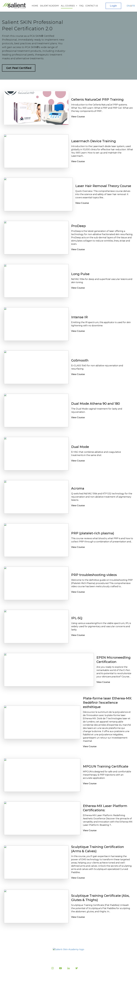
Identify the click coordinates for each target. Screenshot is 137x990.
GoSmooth (79, 360)
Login (113, 5)
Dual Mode (80, 447)
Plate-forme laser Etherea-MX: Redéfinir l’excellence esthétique (107, 702)
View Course (78, 116)
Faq (81, 6)
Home (35, 6)
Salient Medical (68, 984)
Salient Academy (49, 6)
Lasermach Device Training (93, 141)
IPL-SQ (76, 618)
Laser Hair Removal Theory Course (103, 186)
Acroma (77, 488)
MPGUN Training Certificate (105, 766)
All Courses (68, 6)
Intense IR (79, 317)
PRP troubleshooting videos (94, 575)
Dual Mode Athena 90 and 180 (95, 403)
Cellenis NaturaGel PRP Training (97, 99)
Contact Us (91, 6)
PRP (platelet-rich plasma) (92, 533)
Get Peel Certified (18, 68)
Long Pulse (80, 274)
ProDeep (78, 226)
